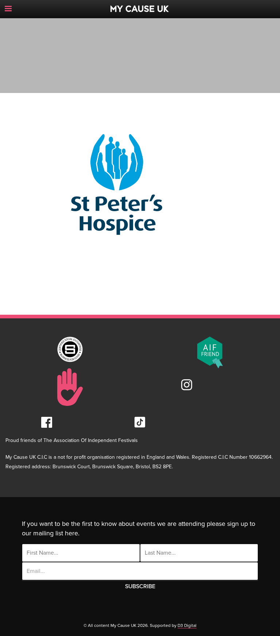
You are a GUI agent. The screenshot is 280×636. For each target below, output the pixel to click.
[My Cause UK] (140, 6)
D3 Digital (187, 625)
